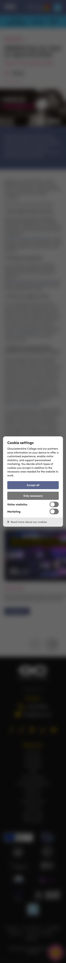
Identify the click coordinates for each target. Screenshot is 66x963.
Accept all (33, 485)
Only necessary (33, 495)
